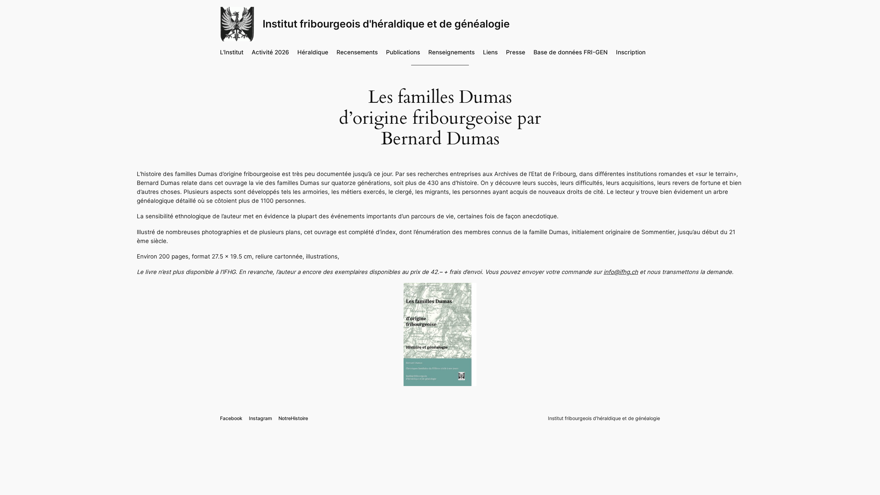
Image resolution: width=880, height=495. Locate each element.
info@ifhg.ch (621, 271)
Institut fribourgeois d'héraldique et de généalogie (386, 24)
